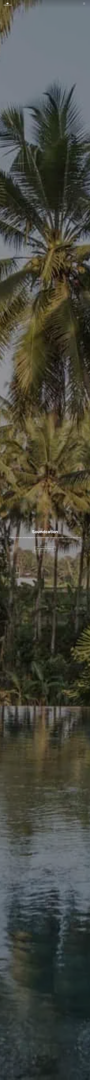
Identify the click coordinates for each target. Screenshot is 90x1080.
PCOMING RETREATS (45, 549)
